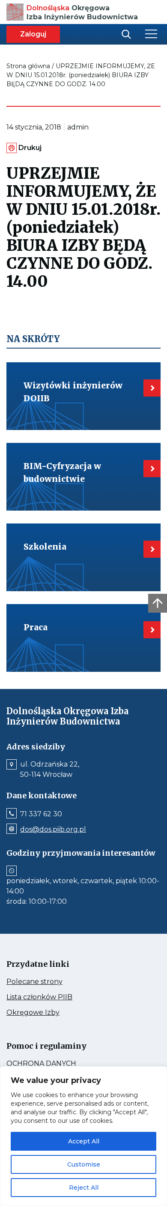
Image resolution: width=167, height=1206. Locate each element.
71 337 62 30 (41, 814)
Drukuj (30, 148)
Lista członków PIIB (55, 997)
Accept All (83, 1141)
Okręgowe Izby (51, 1013)
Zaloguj (33, 34)
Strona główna (28, 66)
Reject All (83, 1187)
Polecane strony (50, 982)
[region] (83, 1136)
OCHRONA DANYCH (59, 1064)
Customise (83, 1164)
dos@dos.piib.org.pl (53, 829)
